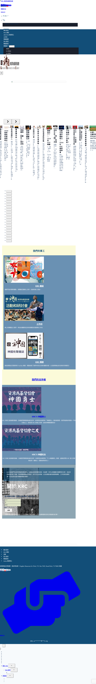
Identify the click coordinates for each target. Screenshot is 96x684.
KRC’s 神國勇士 (39, 416)
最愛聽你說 (16, 133)
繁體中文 (3, 9)
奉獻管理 (7, 48)
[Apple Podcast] (9, 6)
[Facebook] (2, 6)
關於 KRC (5, 666)
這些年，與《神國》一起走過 (55, 136)
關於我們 (6, 30)
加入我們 (6, 41)
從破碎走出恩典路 (38, 136)
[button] (8, 16)
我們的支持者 (39, 379)
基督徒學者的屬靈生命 (27, 135)
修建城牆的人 (11, 134)
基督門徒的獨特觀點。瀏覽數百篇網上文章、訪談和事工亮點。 (23, 290)
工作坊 (5, 37)
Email (5, 507)
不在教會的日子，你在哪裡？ (67, 136)
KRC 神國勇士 (8, 53)
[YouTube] (7, 6)
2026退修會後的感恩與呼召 (6, 136)
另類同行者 (33, 133)
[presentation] (6, 127)
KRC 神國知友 (8, 51)
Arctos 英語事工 (9, 34)
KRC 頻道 (39, 362)
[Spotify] (10, 6)
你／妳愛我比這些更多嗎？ (80, 135)
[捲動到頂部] (1, 645)
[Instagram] (4, 6)
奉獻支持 (3, 12)
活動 (4, 554)
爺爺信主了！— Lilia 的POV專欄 (49, 137)
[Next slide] (16, 121)
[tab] (9, 191)
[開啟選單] (1, 73)
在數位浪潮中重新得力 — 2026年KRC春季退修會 (61, 141)
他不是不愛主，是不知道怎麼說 (74, 137)
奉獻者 (5, 676)
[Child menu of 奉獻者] (12, 46)
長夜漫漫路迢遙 (43, 135)
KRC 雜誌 (6, 32)
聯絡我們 (6, 43)
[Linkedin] (5, 6)
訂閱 (8, 510)
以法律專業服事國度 (86, 137)
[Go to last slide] (8, 121)
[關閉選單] (0, 649)
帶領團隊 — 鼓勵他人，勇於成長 (22, 137)
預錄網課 (6, 39)
